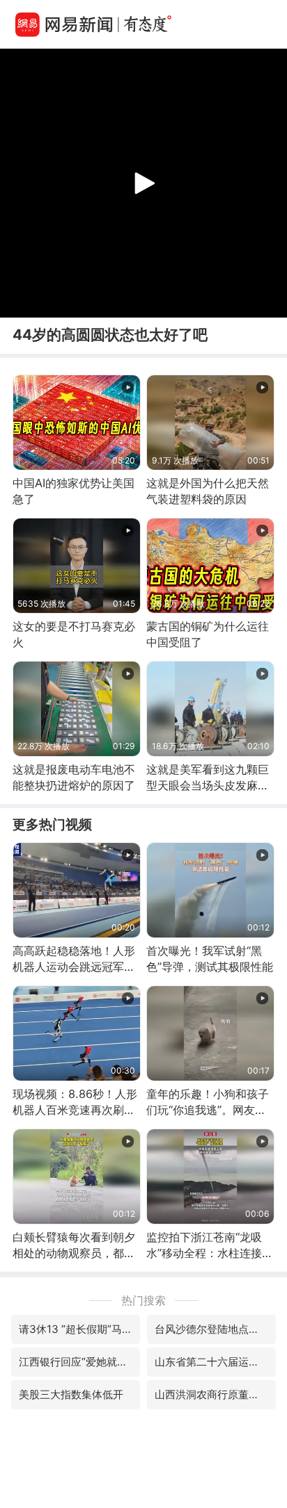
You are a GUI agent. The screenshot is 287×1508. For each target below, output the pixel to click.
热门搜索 (143, 1300)
